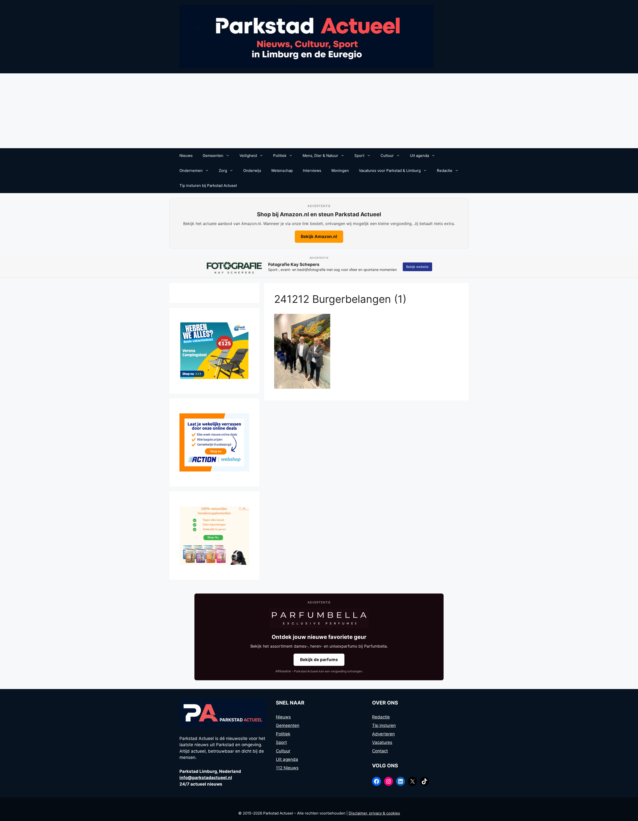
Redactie (444, 170)
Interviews (312, 170)
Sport (359, 155)
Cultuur (387, 155)
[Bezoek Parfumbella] (319, 618)
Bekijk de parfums (319, 659)
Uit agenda (419, 155)
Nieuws (186, 155)
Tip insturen (384, 725)
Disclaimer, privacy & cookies (374, 813)
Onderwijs (252, 170)
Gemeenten (213, 155)
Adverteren (383, 733)
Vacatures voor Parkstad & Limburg (390, 170)
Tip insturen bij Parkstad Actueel (208, 185)
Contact (380, 750)
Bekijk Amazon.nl (319, 236)
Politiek (279, 155)
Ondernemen (191, 170)
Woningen (340, 170)
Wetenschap (282, 170)
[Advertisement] (319, 111)
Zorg (223, 170)
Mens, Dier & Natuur (320, 155)
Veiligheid (248, 155)
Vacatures (382, 742)
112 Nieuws (287, 767)
